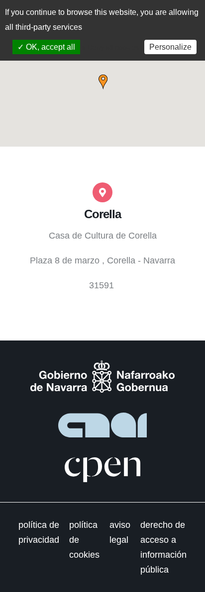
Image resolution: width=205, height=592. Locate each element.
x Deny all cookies (110, 47)
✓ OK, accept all (46, 47)
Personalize (170, 47)
